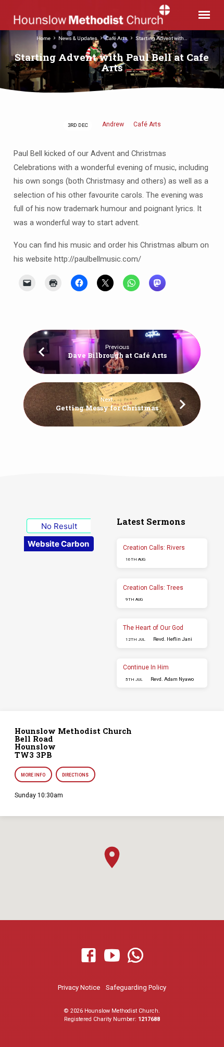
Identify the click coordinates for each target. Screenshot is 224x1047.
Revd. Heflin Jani (172, 639)
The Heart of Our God (153, 627)
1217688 (149, 1019)
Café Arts (116, 38)
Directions (76, 775)
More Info (33, 775)
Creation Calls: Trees (153, 587)
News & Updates (77, 38)
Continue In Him (146, 667)
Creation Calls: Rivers (154, 547)
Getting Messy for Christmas (107, 408)
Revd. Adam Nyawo (172, 679)
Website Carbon (58, 544)
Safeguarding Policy (136, 987)
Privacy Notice (79, 987)
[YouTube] (112, 956)
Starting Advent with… (161, 38)
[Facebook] (88, 956)
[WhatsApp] (135, 956)
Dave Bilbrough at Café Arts (117, 355)
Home (43, 38)
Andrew (113, 124)
